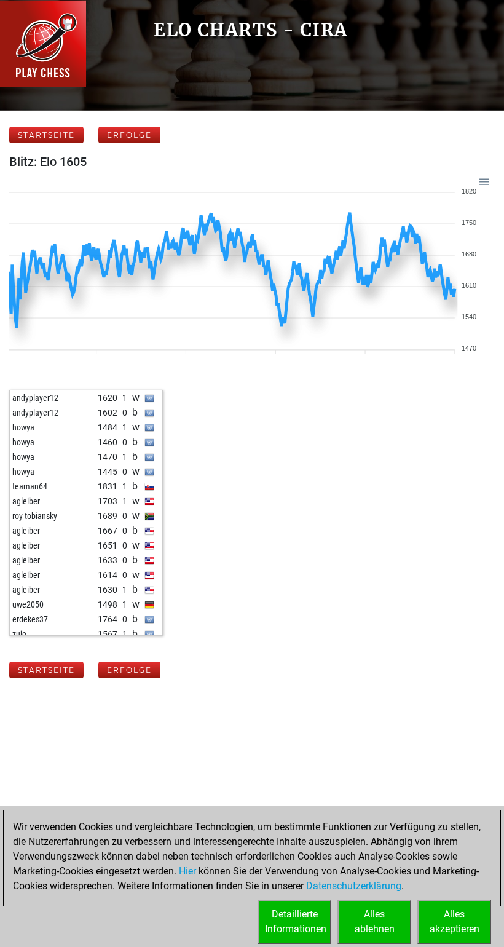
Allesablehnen (375, 921)
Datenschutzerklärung (353, 886)
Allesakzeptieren (454, 921)
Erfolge (129, 135)
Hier (187, 871)
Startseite (46, 135)
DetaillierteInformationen (295, 921)
